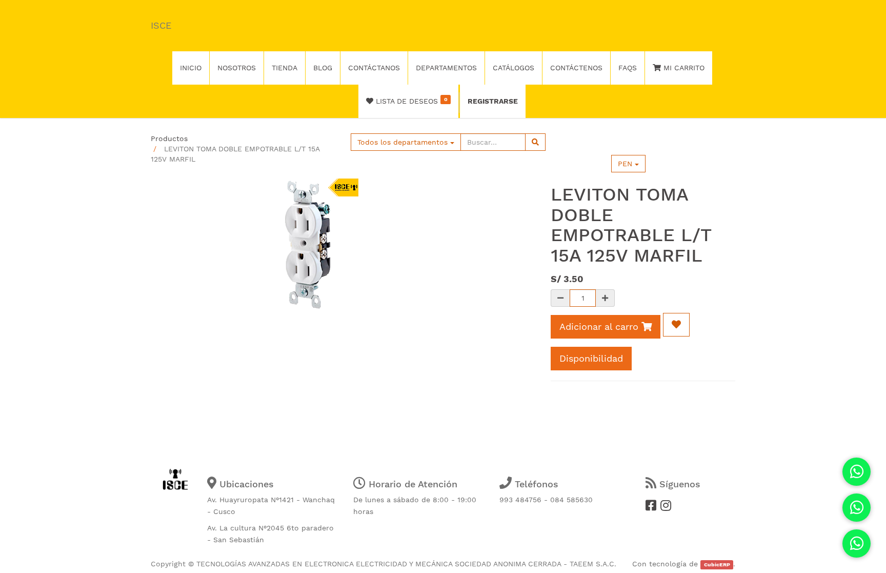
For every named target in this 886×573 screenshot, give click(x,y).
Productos (169, 138)
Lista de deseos (410, 100)
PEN (626, 164)
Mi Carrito (682, 68)
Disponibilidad (591, 358)
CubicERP (717, 564)
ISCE (161, 25)
